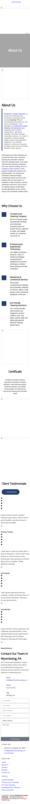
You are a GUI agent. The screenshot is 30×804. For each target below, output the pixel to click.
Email (8, 678)
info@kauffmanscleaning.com (16, 680)
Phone (8, 685)
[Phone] (3, 685)
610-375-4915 (11, 688)
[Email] (3, 678)
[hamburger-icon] (27, 33)
